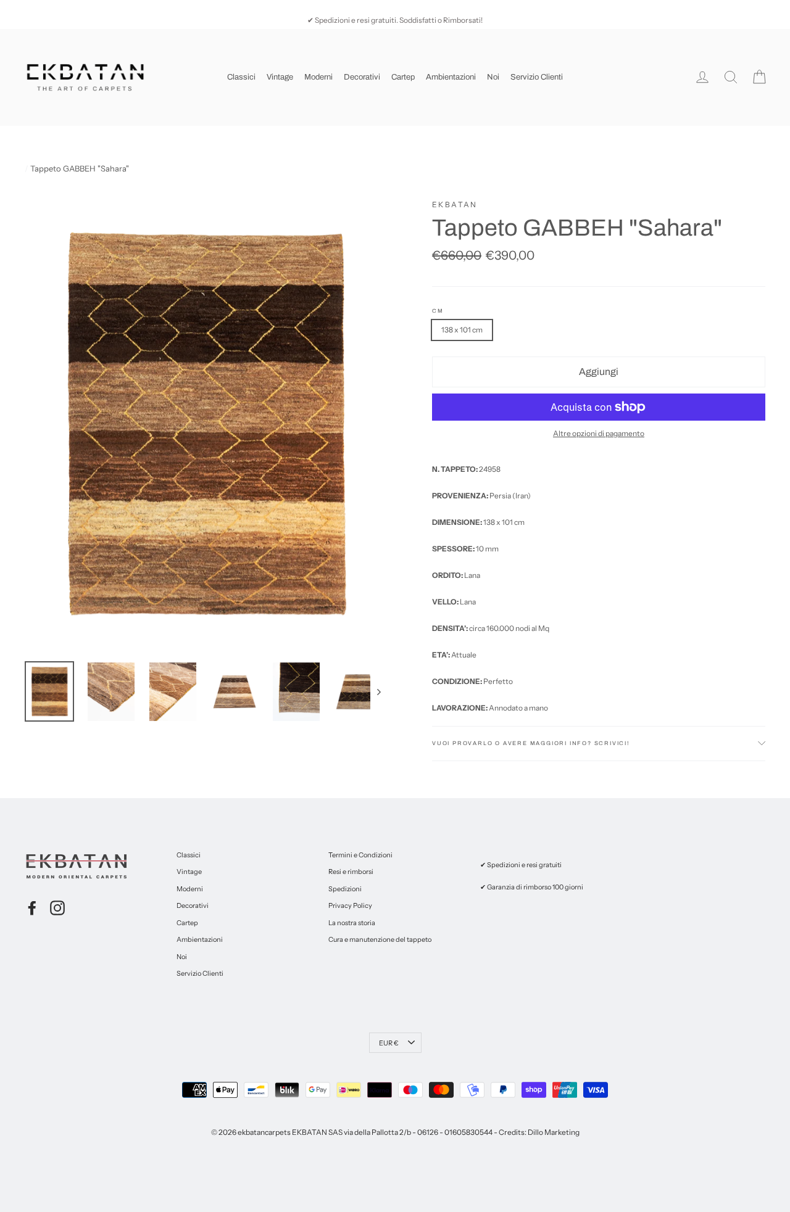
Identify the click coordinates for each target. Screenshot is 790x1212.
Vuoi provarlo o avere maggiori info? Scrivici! (531, 743)
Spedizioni (345, 888)
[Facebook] (32, 908)
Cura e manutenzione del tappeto (379, 939)
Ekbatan (455, 204)
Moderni (318, 77)
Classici (241, 77)
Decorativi (362, 77)
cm (438, 311)
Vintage (280, 77)
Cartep (403, 77)
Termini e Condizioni (360, 855)
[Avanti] (378, 691)
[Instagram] (57, 908)
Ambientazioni (451, 77)
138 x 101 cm (462, 329)
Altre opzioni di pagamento (598, 433)
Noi (493, 77)
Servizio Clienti (536, 77)
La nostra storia (351, 922)
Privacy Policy (350, 905)
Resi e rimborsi (350, 871)
